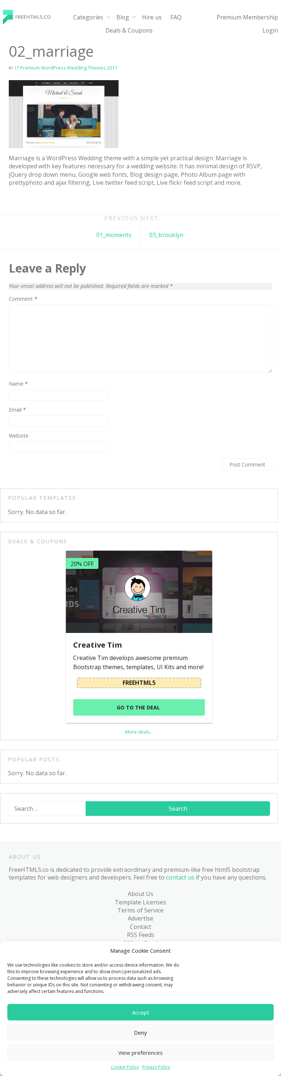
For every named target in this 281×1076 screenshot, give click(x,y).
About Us (140, 894)
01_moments (113, 235)
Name (18, 383)
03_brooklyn (166, 235)
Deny (140, 1032)
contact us (180, 877)
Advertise (140, 918)
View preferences (140, 1052)
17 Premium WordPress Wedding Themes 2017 (65, 67)
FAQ (176, 17)
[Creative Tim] (139, 592)
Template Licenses (140, 902)
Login (270, 30)
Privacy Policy (156, 1067)
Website (19, 435)
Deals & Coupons (129, 30)
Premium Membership (247, 17)
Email (17, 409)
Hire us (152, 17)
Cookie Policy (125, 1067)
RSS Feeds (140, 935)
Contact (140, 927)
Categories (88, 17)
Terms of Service (140, 910)
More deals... (139, 731)
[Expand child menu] (108, 17)
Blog (122, 17)
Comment (23, 299)
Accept (140, 1012)
